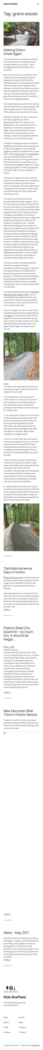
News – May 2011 (16, 933)
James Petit (34, 154)
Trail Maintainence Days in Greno (18, 570)
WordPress (35, 1045)
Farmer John (19, 154)
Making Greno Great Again (14, 52)
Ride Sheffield (10, 3)
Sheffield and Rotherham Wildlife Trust (21, 293)
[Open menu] (38, 4)
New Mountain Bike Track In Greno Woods (20, 712)
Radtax (9, 315)
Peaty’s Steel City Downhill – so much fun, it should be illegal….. (18, 633)
